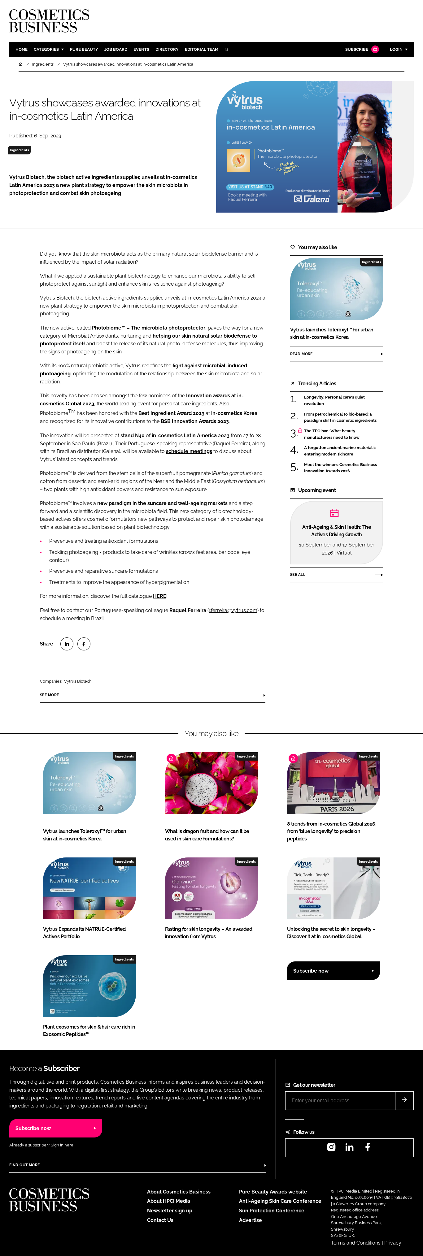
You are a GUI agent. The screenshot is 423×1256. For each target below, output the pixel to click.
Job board (115, 49)
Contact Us (160, 1220)
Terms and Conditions (356, 1243)
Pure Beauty (84, 49)
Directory (167, 49)
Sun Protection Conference (271, 1211)
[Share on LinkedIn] (66, 643)
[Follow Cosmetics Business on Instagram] (331, 1149)
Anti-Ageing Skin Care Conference (280, 1201)
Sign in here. (62, 1145)
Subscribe (356, 49)
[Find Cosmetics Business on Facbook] (368, 1149)
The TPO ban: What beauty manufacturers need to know (332, 434)
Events (141, 49)
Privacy (392, 1243)
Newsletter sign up (169, 1211)
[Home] (21, 64)
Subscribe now (311, 971)
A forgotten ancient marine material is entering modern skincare (340, 451)
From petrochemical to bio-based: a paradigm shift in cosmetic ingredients (340, 417)
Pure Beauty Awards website (273, 1192)
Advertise (250, 1220)
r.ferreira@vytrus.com (233, 610)
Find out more (24, 1165)
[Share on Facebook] (83, 643)
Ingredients (19, 150)
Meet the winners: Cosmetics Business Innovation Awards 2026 (340, 468)
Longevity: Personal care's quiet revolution (334, 400)
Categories (46, 49)
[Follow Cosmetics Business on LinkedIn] (349, 1149)
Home (21, 49)
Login (396, 49)
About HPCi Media (168, 1201)
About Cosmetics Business (179, 1192)
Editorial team (201, 49)
